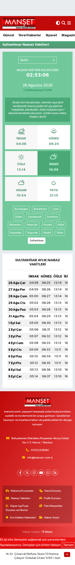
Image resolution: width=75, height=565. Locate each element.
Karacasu (15, 224)
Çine (56, 209)
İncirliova (52, 216)
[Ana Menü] (69, 23)
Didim (18, 216)
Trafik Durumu (52, 498)
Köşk (61, 224)
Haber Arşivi (51, 517)
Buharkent (40, 209)
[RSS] (55, 473)
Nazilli (47, 232)
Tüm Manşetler (53, 505)
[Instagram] (34, 473)
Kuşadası (16, 232)
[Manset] (18, 23)
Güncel (8, 35)
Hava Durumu (52, 490)
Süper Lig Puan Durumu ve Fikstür (17, 508)
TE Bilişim (46, 531)
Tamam (68, 545)
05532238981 (40, 450)
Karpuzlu (32, 224)
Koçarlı (48, 224)
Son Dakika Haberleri (23, 517)
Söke (60, 232)
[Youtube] (41, 473)
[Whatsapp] (48, 473)
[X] (27, 473)
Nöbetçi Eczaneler (22, 490)
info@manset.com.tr (40, 457)
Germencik (35, 216)
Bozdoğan (21, 209)
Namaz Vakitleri (20, 498)
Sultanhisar (37, 240)
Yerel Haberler (29, 35)
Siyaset (51, 35)
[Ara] (64, 23)
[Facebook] (20, 473)
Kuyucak (33, 232)
